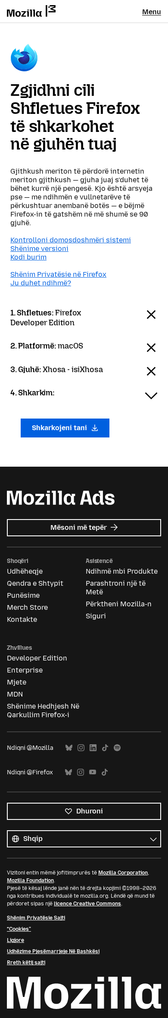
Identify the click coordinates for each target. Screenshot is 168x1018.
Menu (151, 12)
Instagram (81, 748)
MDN (15, 694)
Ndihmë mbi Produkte (122, 571)
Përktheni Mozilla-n (119, 604)
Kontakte (22, 619)
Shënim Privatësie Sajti (36, 918)
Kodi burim (28, 257)
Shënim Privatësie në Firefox (58, 274)
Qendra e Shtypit (35, 583)
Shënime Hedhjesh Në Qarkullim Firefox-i (43, 710)
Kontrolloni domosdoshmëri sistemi (70, 240)
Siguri (96, 616)
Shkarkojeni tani (60, 428)
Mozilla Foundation (30, 880)
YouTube (92, 772)
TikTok (105, 748)
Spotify (117, 748)
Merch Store (27, 607)
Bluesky (69, 748)
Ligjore (15, 940)
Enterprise (25, 670)
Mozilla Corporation (123, 873)
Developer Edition (37, 658)
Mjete (16, 682)
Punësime (23, 595)
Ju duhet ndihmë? (40, 283)
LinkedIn (93, 748)
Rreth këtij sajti (26, 963)
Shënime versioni (39, 249)
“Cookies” (19, 929)
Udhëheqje (25, 571)
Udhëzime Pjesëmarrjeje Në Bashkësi (53, 951)
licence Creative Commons (87, 904)
